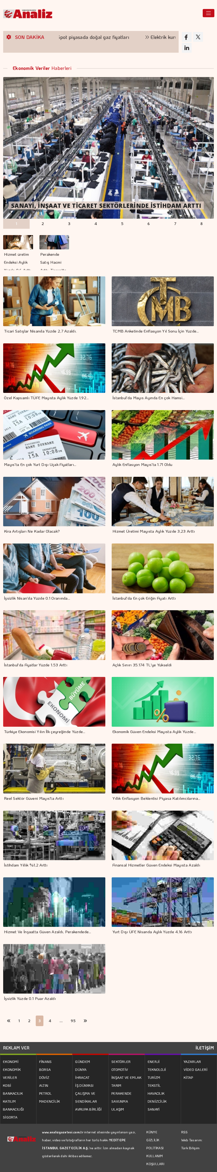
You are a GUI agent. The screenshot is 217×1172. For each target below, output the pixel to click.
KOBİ (7, 1085)
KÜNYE (151, 1132)
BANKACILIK (13, 1093)
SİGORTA (10, 1117)
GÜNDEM (82, 1061)
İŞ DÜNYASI (84, 1085)
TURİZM (154, 1077)
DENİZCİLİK (157, 1101)
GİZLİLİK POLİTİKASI (155, 1144)
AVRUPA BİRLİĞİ (88, 1109)
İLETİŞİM (205, 1047)
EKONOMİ (11, 1061)
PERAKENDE (121, 1093)
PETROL (45, 1093)
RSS (184, 1132)
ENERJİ (154, 1061)
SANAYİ (154, 1109)
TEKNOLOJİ (157, 1069)
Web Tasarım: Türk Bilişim (192, 1144)
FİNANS (45, 1061)
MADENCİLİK (49, 1101)
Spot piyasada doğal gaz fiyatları (58, 37)
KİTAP (188, 1077)
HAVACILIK (156, 1093)
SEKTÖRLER (121, 1061)
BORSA (45, 1069)
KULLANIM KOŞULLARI (155, 1160)
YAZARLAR (192, 1061)
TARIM (116, 1085)
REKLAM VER (16, 1047)
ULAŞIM (117, 1109)
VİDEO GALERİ (195, 1069)
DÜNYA (81, 1069)
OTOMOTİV (119, 1069)
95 (73, 1020)
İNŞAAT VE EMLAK (126, 1077)
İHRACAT (82, 1077)
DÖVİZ (44, 1077)
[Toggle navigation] (208, 13)
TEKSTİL (154, 1085)
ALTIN (43, 1085)
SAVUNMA (119, 1101)
